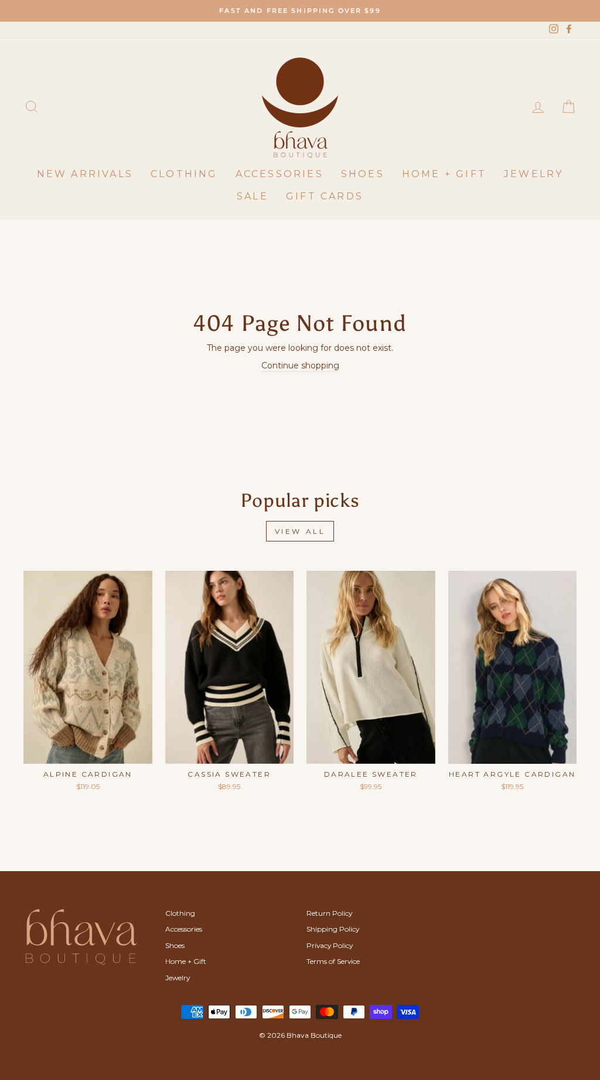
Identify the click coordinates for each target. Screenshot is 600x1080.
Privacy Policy (329, 945)
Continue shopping (300, 365)
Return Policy (329, 913)
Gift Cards (324, 196)
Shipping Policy (332, 929)
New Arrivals (85, 174)
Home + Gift (444, 174)
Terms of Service (333, 961)
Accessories (279, 174)
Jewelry (533, 174)
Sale (252, 196)
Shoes (362, 174)
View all (300, 531)
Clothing (184, 174)
